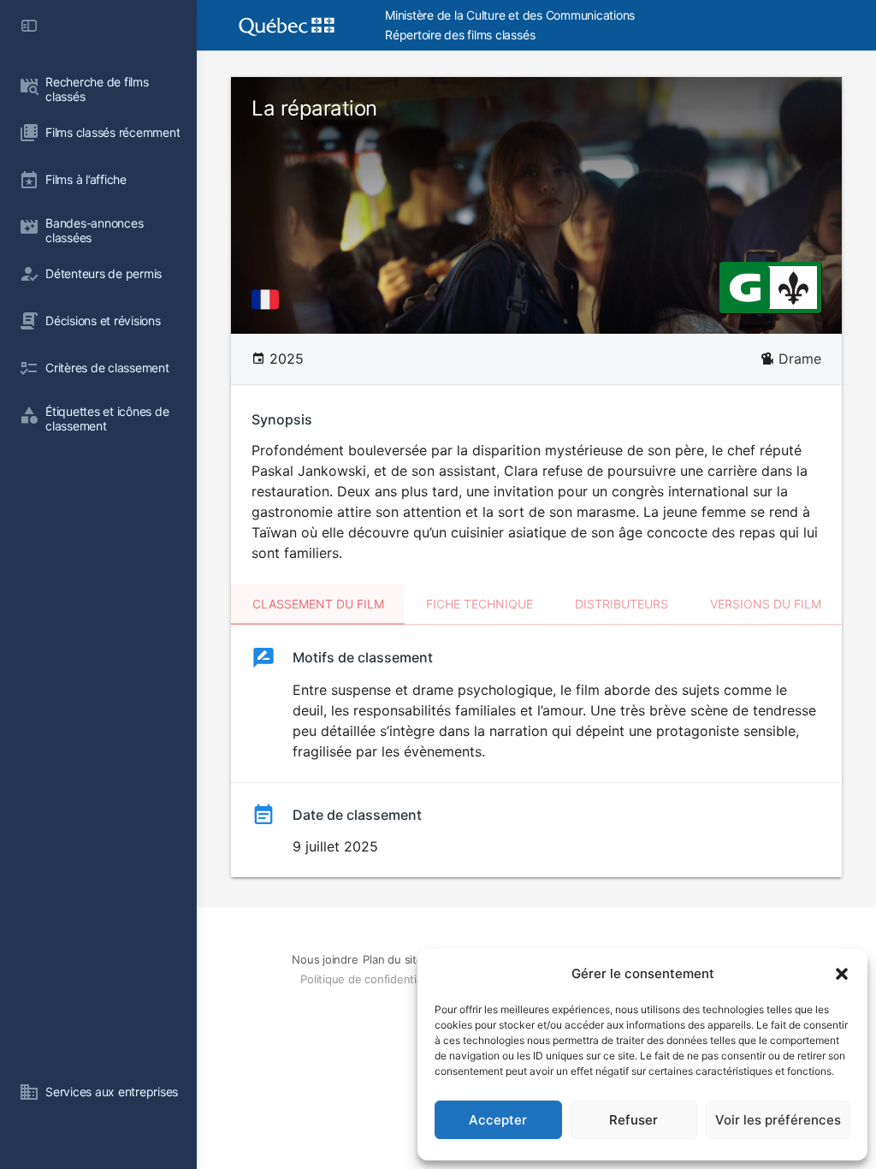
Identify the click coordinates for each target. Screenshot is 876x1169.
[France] (269, 299)
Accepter (498, 1120)
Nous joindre (325, 959)
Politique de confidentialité (368, 979)
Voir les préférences (778, 1120)
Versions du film (765, 603)
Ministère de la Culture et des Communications (510, 15)
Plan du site (393, 959)
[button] (841, 973)
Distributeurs (621, 603)
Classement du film (318, 603)
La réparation (314, 108)
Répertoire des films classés (460, 34)
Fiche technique (479, 603)
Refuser (633, 1120)
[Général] (745, 286)
